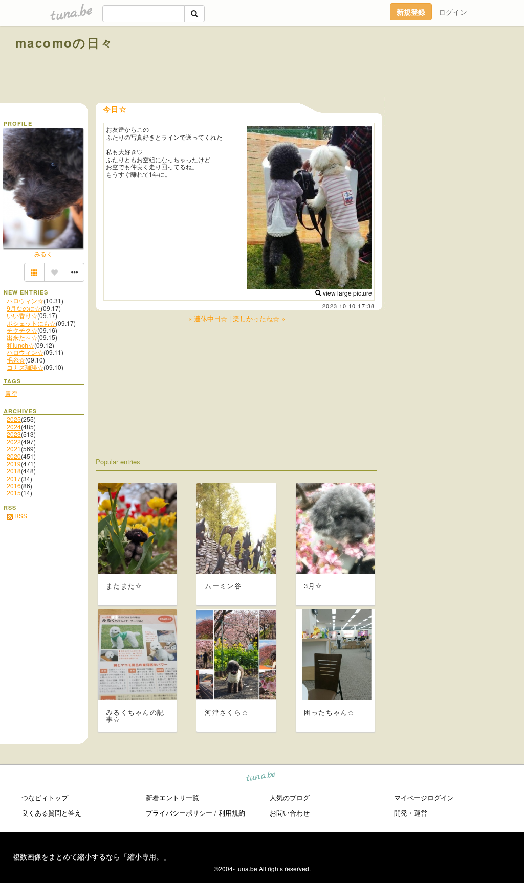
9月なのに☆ (24, 308)
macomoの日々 (64, 42)
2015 (14, 492)
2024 (14, 426)
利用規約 (232, 813)
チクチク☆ (22, 330)
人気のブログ (290, 797)
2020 (14, 455)
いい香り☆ (22, 315)
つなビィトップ (44, 797)
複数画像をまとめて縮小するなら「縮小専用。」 (91, 856)
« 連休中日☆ (208, 318)
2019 (14, 463)
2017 (14, 478)
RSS (20, 515)
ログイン (453, 12)
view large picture (346, 292)
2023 (14, 433)
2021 (14, 448)
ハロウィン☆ (25, 300)
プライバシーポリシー (179, 813)
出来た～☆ (22, 337)
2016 (14, 485)
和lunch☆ (20, 345)
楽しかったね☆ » (259, 318)
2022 (14, 441)
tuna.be (261, 777)
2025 (14, 419)
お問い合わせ (290, 813)
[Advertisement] (392, 65)
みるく (43, 253)
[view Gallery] (34, 272)
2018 (14, 470)
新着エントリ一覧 (172, 797)
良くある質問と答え (51, 813)
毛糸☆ (16, 359)
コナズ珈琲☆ (25, 367)
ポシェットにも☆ (31, 323)
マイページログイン (424, 797)
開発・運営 (410, 813)
